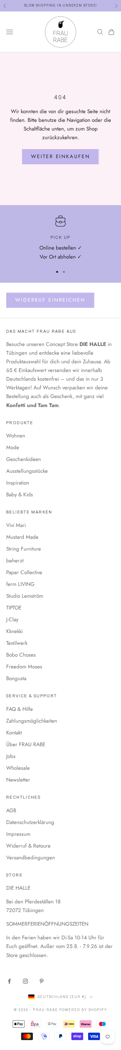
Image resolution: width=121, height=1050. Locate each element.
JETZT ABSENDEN (58, 561)
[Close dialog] (112, 500)
